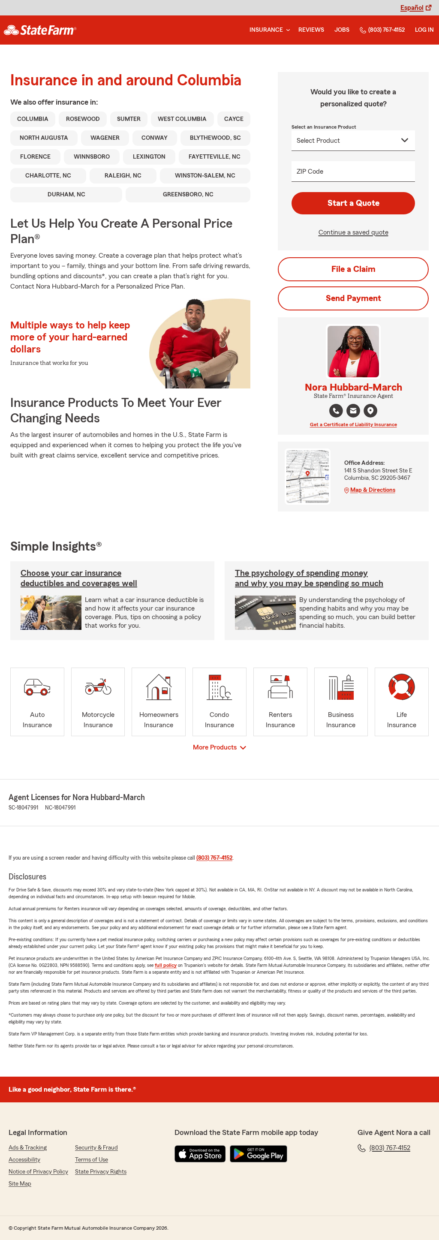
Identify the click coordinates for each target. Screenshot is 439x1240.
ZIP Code (310, 171)
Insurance (266, 30)
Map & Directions (372, 490)
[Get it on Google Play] (258, 1153)
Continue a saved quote (353, 232)
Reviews (311, 30)
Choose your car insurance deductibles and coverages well (79, 578)
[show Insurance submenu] (286, 30)
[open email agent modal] (353, 412)
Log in (424, 30)
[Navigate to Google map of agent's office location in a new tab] (370, 411)
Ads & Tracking (28, 1148)
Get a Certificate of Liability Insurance (353, 424)
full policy (166, 965)
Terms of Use (91, 1160)
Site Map (20, 1184)
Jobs (341, 30)
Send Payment (353, 298)
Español (412, 7)
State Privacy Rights (100, 1172)
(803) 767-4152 (386, 30)
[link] (40, 30)
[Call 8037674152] (336, 411)
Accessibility (24, 1160)
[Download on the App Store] (200, 1153)
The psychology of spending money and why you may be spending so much (309, 578)
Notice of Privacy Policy (38, 1172)
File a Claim (353, 269)
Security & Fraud (96, 1148)
